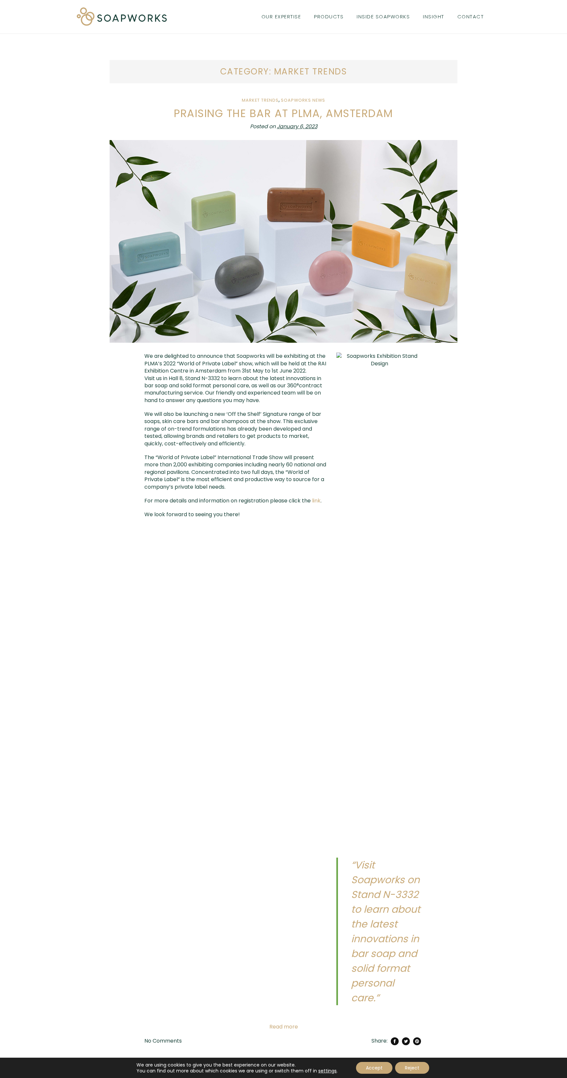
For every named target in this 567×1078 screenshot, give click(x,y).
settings (327, 1071)
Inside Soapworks (383, 16)
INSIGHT (433, 16)
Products (329, 16)
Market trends (260, 100)
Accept (374, 1068)
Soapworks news (303, 100)
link (316, 500)
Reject (412, 1068)
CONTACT (470, 16)
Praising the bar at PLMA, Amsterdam (283, 113)
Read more (283, 1026)
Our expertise (281, 16)
